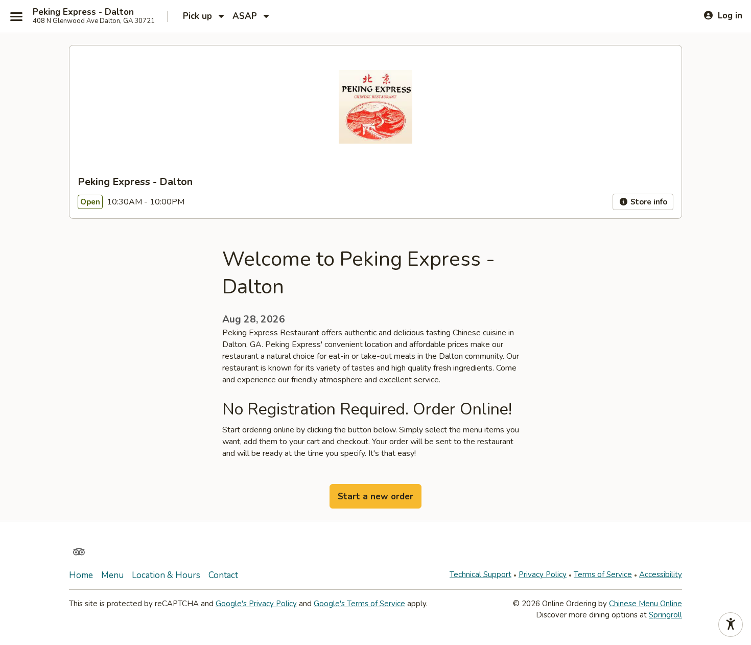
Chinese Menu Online (645, 603)
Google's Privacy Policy (256, 603)
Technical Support (480, 574)
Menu (112, 575)
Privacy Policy (543, 574)
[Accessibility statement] (730, 624)
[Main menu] (16, 16)
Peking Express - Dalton (83, 12)
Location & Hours (166, 575)
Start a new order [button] (375, 496)
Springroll (665, 615)
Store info (647, 202)
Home (81, 575)
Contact (223, 575)
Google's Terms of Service (359, 603)
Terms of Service (603, 574)
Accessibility (660, 574)
